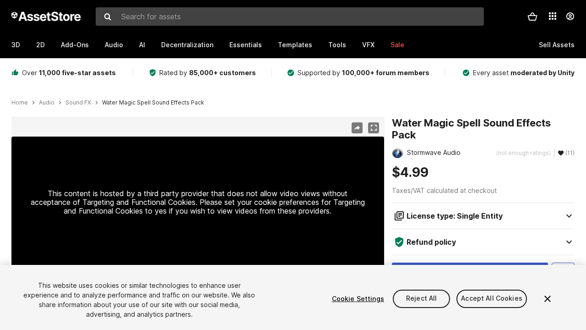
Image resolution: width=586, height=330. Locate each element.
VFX (368, 45)
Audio (114, 45)
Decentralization (187, 45)
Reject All (421, 298)
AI (142, 45)
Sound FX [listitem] (78, 102)
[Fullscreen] (373, 127)
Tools (337, 45)
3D (15, 45)
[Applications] (552, 16)
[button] (532, 16)
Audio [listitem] (46, 102)
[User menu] (570, 16)
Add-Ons (75, 45)
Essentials (245, 45)
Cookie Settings (358, 298)
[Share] (357, 127)
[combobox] (290, 16)
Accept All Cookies (491, 298)
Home (19, 102)
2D (40, 45)
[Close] (547, 299)
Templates (295, 45)
